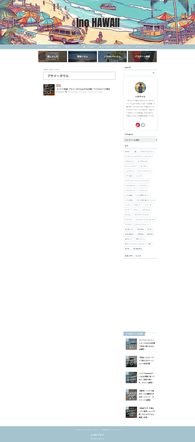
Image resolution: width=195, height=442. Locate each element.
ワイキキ (99, 92)
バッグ (127, 205)
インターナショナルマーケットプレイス (138, 156)
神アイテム (71, 47)
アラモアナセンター (146, 151)
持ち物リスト (129, 229)
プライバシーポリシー (93, 430)
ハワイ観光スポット (142, 195)
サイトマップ (117, 430)
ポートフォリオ (143, 47)
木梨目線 (140, 234)
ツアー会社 (128, 176)
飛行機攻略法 (137, 249)
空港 (149, 244)
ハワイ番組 (128, 195)
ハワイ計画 (89, 47)
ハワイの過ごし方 (107, 47)
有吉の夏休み (129, 234)
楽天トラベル (140, 239)
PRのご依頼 (53, 47)
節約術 (127, 249)
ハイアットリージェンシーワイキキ (137, 181)
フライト (136, 210)
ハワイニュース (125, 47)
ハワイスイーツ (91, 92)
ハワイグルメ (82, 92)
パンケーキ (148, 205)
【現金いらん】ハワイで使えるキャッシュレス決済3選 (146, 360)
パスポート (136, 205)
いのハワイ (97, 434)
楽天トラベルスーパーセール (134, 244)
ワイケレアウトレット (142, 224)
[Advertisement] (140, 293)
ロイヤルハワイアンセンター (145, 219)
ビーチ (127, 210)
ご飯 (134, 151)
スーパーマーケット (144, 171)
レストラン (128, 219)
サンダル (143, 166)
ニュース (139, 176)
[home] (143, 125)
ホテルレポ (146, 210)
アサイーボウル (72, 92)
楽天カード (128, 239)
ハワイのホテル (130, 185)
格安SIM (150, 234)
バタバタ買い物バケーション (145, 200)
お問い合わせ (106, 430)
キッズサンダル (143, 161)
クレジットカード (131, 166)
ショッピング (129, 171)
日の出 (149, 229)
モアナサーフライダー (142, 215)
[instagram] (138, 125)
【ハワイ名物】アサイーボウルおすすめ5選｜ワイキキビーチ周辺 (83, 89)
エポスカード (129, 161)
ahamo (127, 151)
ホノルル (128, 215)
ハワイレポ (142, 190)
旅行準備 (140, 229)
